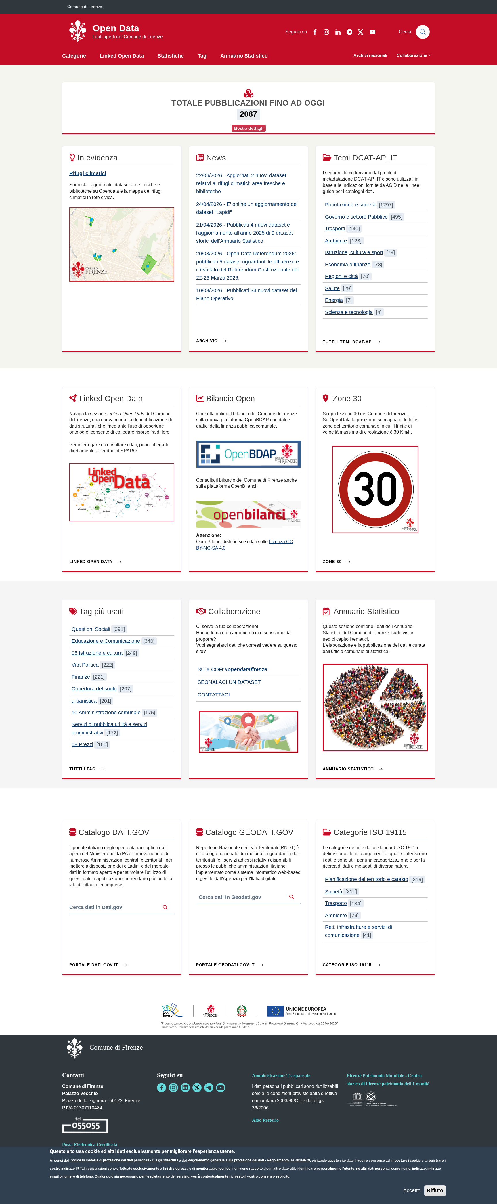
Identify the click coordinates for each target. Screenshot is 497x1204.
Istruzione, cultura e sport (354, 252)
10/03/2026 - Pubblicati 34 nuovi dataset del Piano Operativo (246, 294)
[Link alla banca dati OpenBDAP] (248, 457)
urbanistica (84, 701)
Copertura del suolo (94, 689)
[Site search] (423, 32)
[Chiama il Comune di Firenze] (85, 1125)
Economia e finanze (347, 264)
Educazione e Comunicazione (106, 641)
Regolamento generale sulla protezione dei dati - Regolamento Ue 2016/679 (249, 1160)
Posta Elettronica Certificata (89, 1144)
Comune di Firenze (84, 6)
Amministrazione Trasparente (281, 1075)
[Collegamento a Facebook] (161, 1087)
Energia (334, 300)
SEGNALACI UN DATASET (228, 682)
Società (333, 891)
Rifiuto (435, 1190)
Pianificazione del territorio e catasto (366, 880)
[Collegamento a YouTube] (220, 1087)
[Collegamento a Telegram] (208, 1087)
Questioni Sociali (91, 629)
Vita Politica (85, 665)
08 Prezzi (82, 744)
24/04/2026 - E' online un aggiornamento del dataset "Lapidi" (247, 208)
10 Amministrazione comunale (106, 712)
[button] (414, 56)
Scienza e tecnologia (349, 312)
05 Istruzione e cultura (97, 653)
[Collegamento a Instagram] (173, 1087)
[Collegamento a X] (197, 1087)
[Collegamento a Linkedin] (185, 1087)
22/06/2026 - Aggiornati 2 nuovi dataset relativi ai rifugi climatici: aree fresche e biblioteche (241, 183)
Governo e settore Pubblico (356, 217)
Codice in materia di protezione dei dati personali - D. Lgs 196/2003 (124, 1160)
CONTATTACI (213, 695)
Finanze (81, 677)
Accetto (411, 1190)
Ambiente (336, 241)
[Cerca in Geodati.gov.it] (291, 897)
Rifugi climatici (87, 173)
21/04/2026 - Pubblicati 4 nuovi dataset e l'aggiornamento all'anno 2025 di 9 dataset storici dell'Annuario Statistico (244, 233)
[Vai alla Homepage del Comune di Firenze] (75, 1048)
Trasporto (336, 903)
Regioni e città (341, 276)
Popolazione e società (350, 205)
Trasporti (335, 228)
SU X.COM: (231, 669)
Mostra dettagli (248, 128)
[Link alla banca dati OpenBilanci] (248, 517)
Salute (332, 288)
